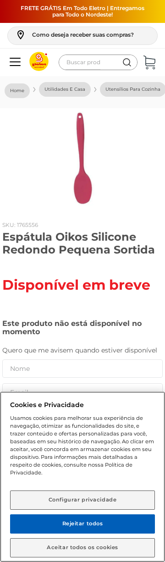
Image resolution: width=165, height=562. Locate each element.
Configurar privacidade (83, 499)
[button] (74, 34)
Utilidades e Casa (64, 89)
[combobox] (98, 62)
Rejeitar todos (82, 523)
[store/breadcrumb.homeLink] (17, 90)
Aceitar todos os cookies (82, 547)
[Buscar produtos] (127, 62)
